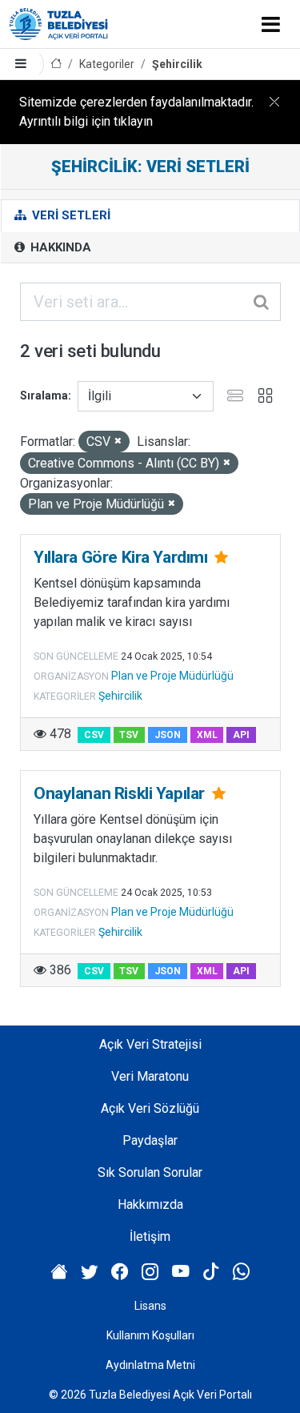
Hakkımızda (150, 1204)
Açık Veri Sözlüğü (150, 1108)
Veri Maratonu (150, 1076)
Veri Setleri (69, 215)
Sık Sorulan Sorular (150, 1172)
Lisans (150, 1305)
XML (207, 735)
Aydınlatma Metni (150, 1365)
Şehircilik (177, 64)
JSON (167, 735)
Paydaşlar (150, 1140)
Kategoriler (106, 64)
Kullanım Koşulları (150, 1335)
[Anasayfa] (56, 64)
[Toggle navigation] (270, 24)
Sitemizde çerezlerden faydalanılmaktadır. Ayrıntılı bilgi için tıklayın (136, 111)
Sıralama (44, 395)
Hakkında (59, 247)
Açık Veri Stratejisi (150, 1044)
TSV (128, 735)
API (241, 735)
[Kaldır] (118, 441)
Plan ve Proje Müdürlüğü (172, 675)
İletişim (150, 1236)
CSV (94, 735)
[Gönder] (262, 302)
